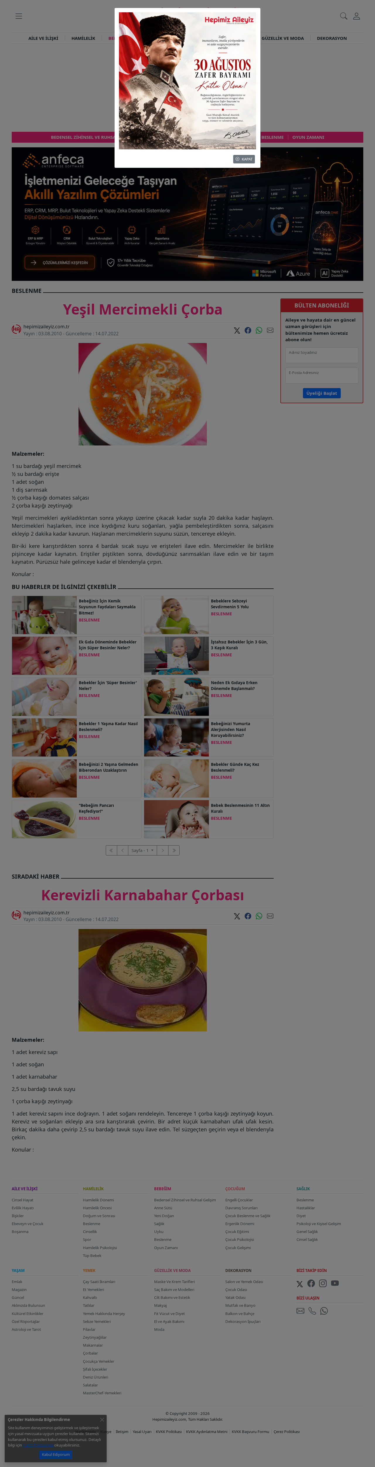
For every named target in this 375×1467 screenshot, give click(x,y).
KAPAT (247, 159)
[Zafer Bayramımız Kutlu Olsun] (187, 80)
